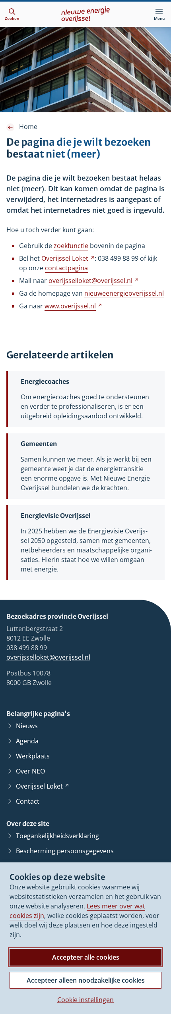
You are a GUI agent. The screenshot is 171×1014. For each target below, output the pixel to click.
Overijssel (68, 258)
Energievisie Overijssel (56, 516)
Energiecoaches (45, 381)
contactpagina (66, 268)
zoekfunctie (71, 245)
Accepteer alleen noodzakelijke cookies (86, 980)
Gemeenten (39, 444)
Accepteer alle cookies (85, 957)
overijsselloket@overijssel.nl (48, 657)
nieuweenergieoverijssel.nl (124, 293)
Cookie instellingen (85, 999)
